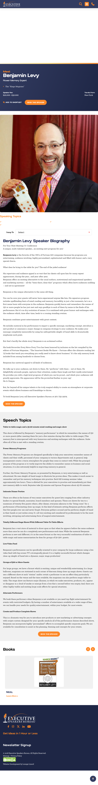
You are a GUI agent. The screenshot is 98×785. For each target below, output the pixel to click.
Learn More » (12, 696)
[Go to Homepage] (11, 4)
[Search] (81, 4)
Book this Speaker (35, 102)
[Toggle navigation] (87, 4)
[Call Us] (93, 4)
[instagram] (13, 726)
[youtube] (29, 726)
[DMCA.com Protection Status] (9, 759)
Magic (54, 221)
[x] (18, 726)
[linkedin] (23, 726)
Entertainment (8, 221)
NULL (9, 692)
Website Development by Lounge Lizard (18, 764)
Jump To (10, 232)
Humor (5, 224)
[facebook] (8, 726)
